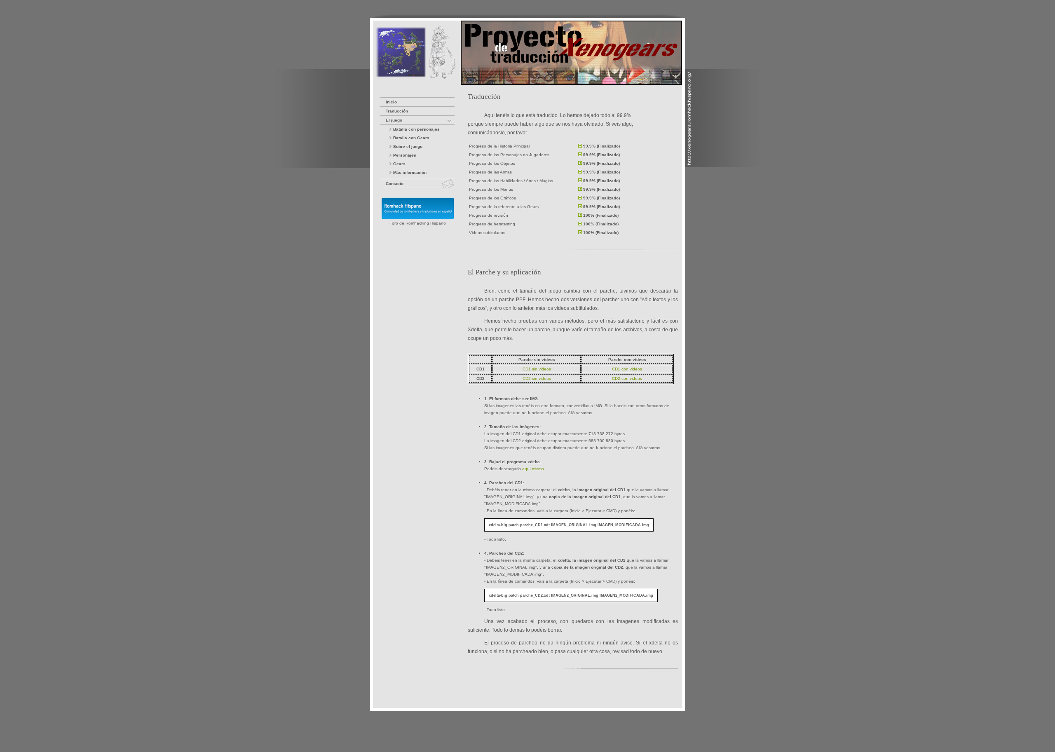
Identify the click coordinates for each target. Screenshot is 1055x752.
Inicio (391, 102)
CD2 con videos (627, 378)
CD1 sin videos (537, 369)
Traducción (397, 111)
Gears (399, 164)
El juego (394, 120)
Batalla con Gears (410, 138)
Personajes (404, 155)
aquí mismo (533, 468)
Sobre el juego (407, 146)
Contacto (394, 183)
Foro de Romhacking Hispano (417, 223)
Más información (409, 172)
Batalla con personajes (416, 129)
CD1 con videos (627, 369)
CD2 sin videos (537, 378)
